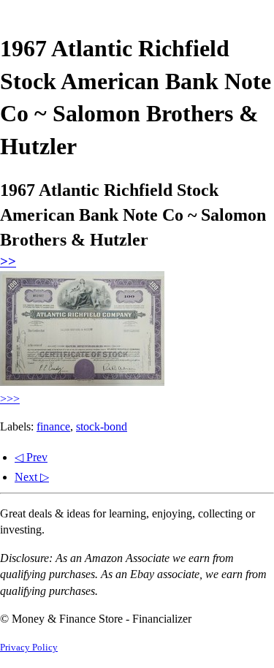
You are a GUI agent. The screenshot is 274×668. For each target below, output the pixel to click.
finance (53, 426)
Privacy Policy (29, 647)
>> (8, 261)
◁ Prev (31, 457)
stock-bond (101, 426)
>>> (10, 398)
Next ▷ (32, 477)
